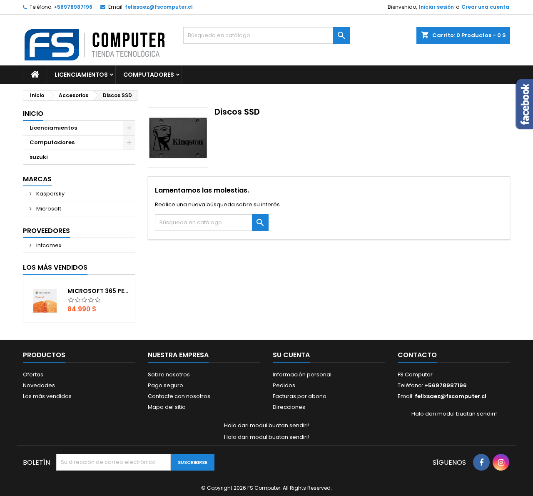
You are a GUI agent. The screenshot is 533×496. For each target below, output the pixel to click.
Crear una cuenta (485, 6)
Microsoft (48, 209)
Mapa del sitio (167, 407)
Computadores (148, 74)
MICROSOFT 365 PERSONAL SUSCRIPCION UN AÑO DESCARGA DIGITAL (99, 291)
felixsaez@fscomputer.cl (159, 6)
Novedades (39, 385)
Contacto (417, 355)
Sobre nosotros (169, 374)
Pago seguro (165, 385)
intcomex (48, 245)
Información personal (302, 374)
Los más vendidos (55, 267)
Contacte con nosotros (179, 396)
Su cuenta (291, 355)
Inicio (33, 113)
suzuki (39, 157)
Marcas (37, 179)
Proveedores (46, 230)
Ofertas (33, 374)
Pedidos (284, 385)
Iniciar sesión (436, 6)
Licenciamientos (81, 74)
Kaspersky (50, 194)
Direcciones (289, 407)
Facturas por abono (299, 396)
